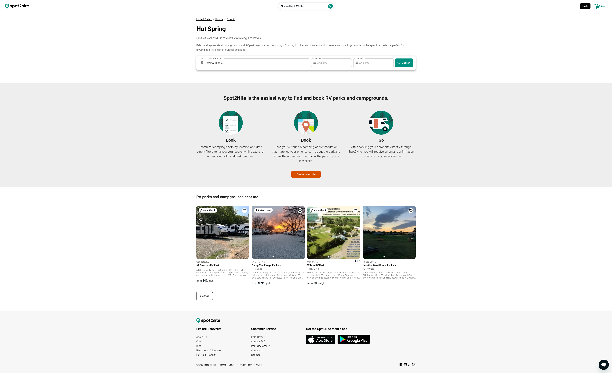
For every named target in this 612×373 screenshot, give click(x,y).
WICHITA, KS (258, 262)
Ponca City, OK (370, 262)
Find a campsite (306, 174)
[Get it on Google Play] (354, 339)
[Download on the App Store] (322, 339)
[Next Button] (246, 232)
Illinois (219, 19)
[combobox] (254, 63)
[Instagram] (414, 365)
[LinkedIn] (406, 365)
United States (204, 19)
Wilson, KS (312, 262)
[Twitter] (410, 365)
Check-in (317, 58)
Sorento (231, 19)
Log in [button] (585, 6)
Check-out (360, 58)
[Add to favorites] (244, 211)
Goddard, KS (202, 262)
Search (406, 62)
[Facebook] (401, 365)
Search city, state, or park (211, 58)
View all (204, 295)
